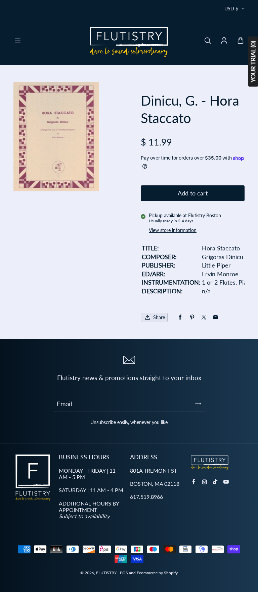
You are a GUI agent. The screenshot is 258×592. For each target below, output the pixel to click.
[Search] (208, 41)
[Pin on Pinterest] (192, 317)
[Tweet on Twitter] (204, 317)
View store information (173, 230)
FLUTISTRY (106, 572)
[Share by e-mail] (215, 317)
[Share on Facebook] (180, 317)
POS (124, 572)
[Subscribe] (198, 403)
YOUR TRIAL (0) (253, 61)
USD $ (231, 8)
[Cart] (240, 41)
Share (159, 317)
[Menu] (17, 41)
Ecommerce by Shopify (157, 572)
